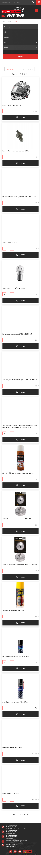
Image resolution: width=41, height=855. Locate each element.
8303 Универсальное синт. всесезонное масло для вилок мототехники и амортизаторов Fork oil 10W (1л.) (19, 426)
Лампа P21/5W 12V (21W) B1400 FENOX (13, 288)
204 (27, 74)
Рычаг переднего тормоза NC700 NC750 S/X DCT (17, 334)
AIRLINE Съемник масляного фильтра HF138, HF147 (17, 519)
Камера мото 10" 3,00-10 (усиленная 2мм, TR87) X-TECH (19, 197)
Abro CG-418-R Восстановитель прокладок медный (17, 473)
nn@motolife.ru (10, 846)
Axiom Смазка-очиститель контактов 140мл (15, 656)
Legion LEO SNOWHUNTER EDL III (11, 105)
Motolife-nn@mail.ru (12, 844)
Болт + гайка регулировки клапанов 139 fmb (15, 151)
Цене (20, 69)
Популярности (10, 69)
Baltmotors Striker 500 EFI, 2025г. (12, 748)
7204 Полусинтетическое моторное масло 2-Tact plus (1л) (20, 380)
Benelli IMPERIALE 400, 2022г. (10, 793)
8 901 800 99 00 (11, 826)
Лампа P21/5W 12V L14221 (9, 242)
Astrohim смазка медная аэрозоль (13, 610)
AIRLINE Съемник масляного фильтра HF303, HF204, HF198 (19, 565)
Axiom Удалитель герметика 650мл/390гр (15, 702)
